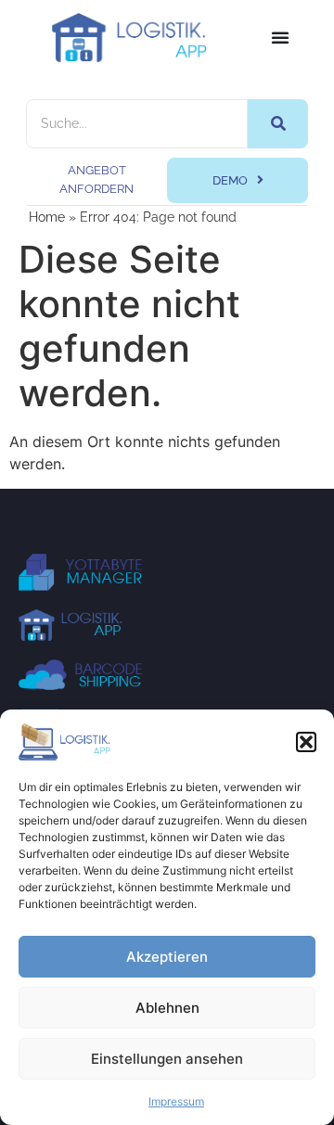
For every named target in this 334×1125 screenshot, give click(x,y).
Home (47, 217)
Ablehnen (167, 1007)
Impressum (176, 1101)
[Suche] (278, 123)
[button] (306, 742)
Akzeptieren (167, 956)
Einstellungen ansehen (167, 1058)
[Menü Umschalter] (280, 37)
